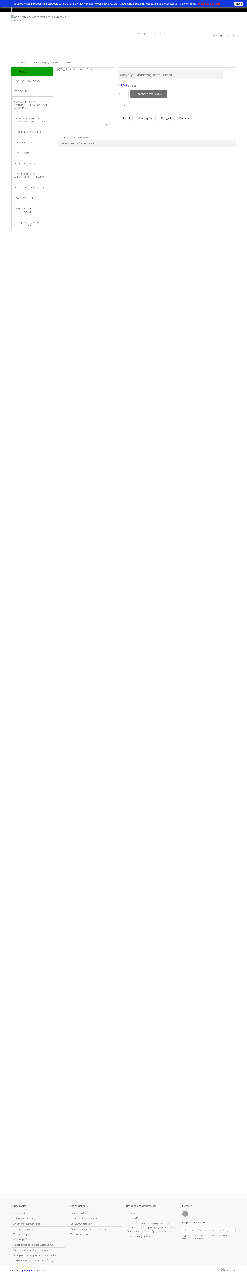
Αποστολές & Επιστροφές (27, 1223)
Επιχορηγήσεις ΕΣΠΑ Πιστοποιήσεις (26, 223)
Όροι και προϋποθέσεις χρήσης (30, 1250)
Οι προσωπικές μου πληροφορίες (89, 1229)
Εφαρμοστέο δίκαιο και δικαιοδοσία (33, 1244)
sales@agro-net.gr (145, 1236)
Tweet (126, 118)
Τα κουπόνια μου (79, 1234)
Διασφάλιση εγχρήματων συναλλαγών (34, 1255)
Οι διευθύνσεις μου (81, 1223)
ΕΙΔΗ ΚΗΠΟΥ (21, 153)
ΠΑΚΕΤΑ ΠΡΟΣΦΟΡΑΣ (27, 80)
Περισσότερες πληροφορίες (75, 137)
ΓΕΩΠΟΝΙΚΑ (21, 91)
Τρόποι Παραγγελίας (24, 1229)
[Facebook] (185, 1214)
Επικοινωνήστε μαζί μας (26, 1218)
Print (123, 105)
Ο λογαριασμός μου (79, 1205)
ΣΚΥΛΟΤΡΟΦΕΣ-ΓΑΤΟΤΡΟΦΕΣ (24, 210)
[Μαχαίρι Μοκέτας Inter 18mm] (85, 98)
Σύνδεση (217, 35)
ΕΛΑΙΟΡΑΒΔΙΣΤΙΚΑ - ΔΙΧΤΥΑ (30, 187)
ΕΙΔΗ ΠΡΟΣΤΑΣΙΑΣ (25, 163)
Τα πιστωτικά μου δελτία (84, 1218)
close (239, 3)
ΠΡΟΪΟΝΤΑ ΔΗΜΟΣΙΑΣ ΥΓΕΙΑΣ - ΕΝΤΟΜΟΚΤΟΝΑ (29, 120)
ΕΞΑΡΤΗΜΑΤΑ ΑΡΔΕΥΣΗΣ (29, 132)
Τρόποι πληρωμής (23, 1234)
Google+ (165, 118)
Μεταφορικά (20, 1239)
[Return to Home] (12, 63)
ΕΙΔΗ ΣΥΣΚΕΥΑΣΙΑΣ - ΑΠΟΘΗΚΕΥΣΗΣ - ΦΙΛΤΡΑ (29, 175)
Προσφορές (19, 1213)
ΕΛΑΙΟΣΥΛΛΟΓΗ (23, 198)
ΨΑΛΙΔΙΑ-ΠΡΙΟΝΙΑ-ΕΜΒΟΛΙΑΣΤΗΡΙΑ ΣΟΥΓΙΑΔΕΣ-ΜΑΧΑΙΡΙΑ (32, 105)
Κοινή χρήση (145, 118)
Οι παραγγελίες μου (81, 1213)
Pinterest (184, 118)
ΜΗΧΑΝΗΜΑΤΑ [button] (23, 142)
